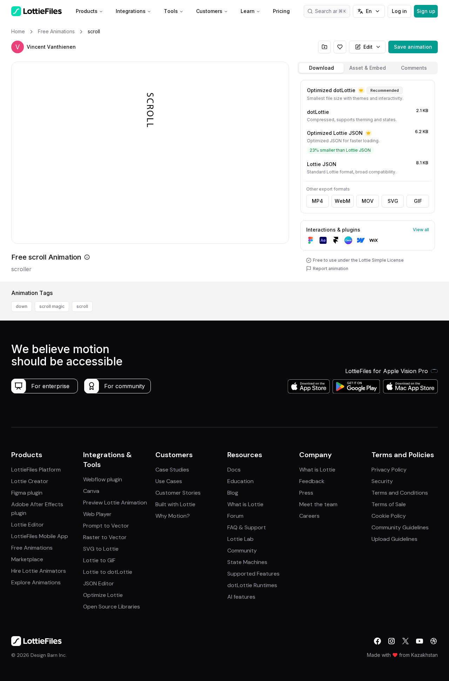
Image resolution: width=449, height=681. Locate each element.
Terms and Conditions (399, 492)
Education (240, 481)
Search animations (332, 11)
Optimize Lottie (103, 595)
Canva (91, 491)
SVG (393, 201)
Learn (248, 11)
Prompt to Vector (106, 525)
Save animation (413, 47)
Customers (209, 11)
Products (87, 11)
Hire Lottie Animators (38, 571)
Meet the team (318, 504)
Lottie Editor (27, 524)
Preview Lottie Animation (115, 502)
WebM (342, 201)
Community (242, 550)
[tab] (321, 68)
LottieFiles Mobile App (39, 536)
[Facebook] (377, 641)
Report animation (330, 268)
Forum (235, 516)
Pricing (281, 11)
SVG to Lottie (101, 548)
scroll (82, 306)
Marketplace (27, 559)
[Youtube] (419, 641)
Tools (171, 11)
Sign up (426, 11)
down (21, 306)
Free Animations (32, 547)
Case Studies (172, 469)
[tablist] (367, 68)
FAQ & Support (246, 527)
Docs (234, 469)
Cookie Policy (388, 516)
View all (421, 229)
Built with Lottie (175, 504)
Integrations (131, 11)
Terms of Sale (388, 504)
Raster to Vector (105, 537)
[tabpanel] (367, 179)
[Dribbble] (433, 641)
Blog (232, 492)
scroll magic (52, 306)
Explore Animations (36, 582)
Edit (368, 47)
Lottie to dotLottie (107, 572)
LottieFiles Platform (36, 469)
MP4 (317, 201)
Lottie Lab (240, 539)
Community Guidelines (400, 527)
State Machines (247, 562)
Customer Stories (178, 492)
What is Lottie (245, 504)
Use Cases (168, 481)
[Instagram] (391, 641)
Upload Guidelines (394, 539)
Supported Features (253, 573)
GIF (418, 201)
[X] (405, 641)
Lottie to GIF (99, 560)
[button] (17, 47)
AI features (241, 596)
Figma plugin (26, 492)
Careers (309, 516)
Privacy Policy (389, 469)
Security (382, 481)
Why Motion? (172, 516)
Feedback (311, 481)
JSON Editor (98, 583)
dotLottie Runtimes (252, 585)
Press (306, 492)
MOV (368, 201)
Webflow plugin (102, 479)
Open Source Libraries (111, 606)
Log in (399, 11)
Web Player (97, 514)
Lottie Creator (29, 481)
